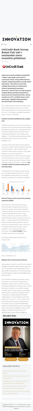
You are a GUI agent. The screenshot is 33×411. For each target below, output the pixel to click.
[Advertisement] (16, 17)
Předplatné (23, 359)
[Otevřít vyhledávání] (31, 44)
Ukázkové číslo (11, 359)
